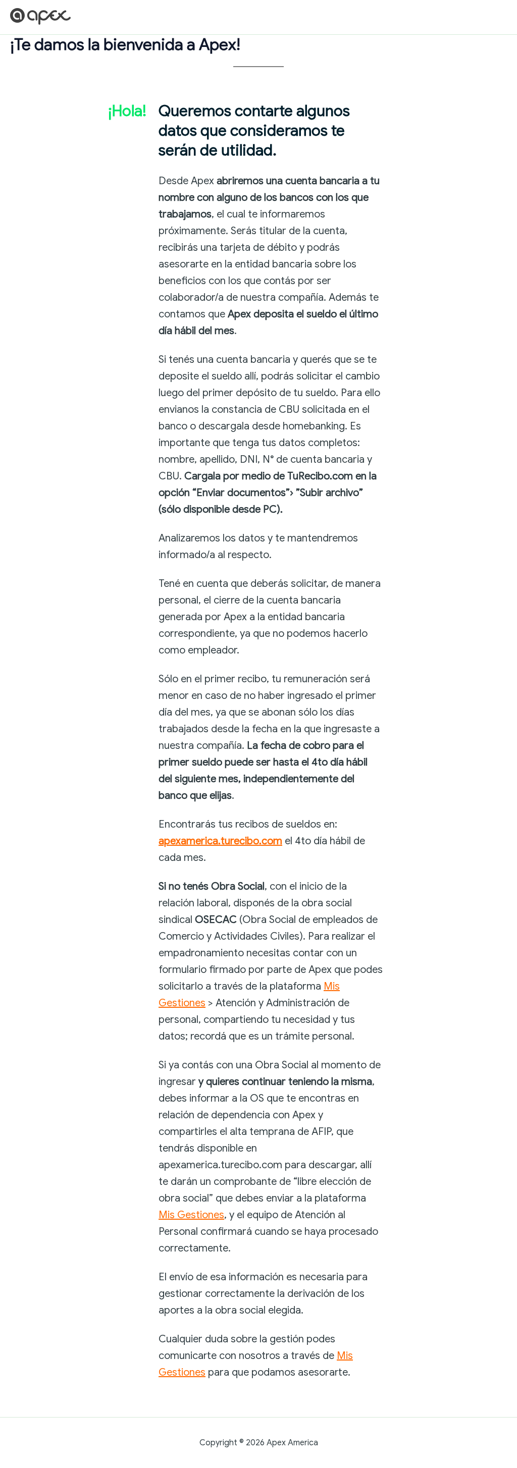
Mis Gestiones (191, 1215)
